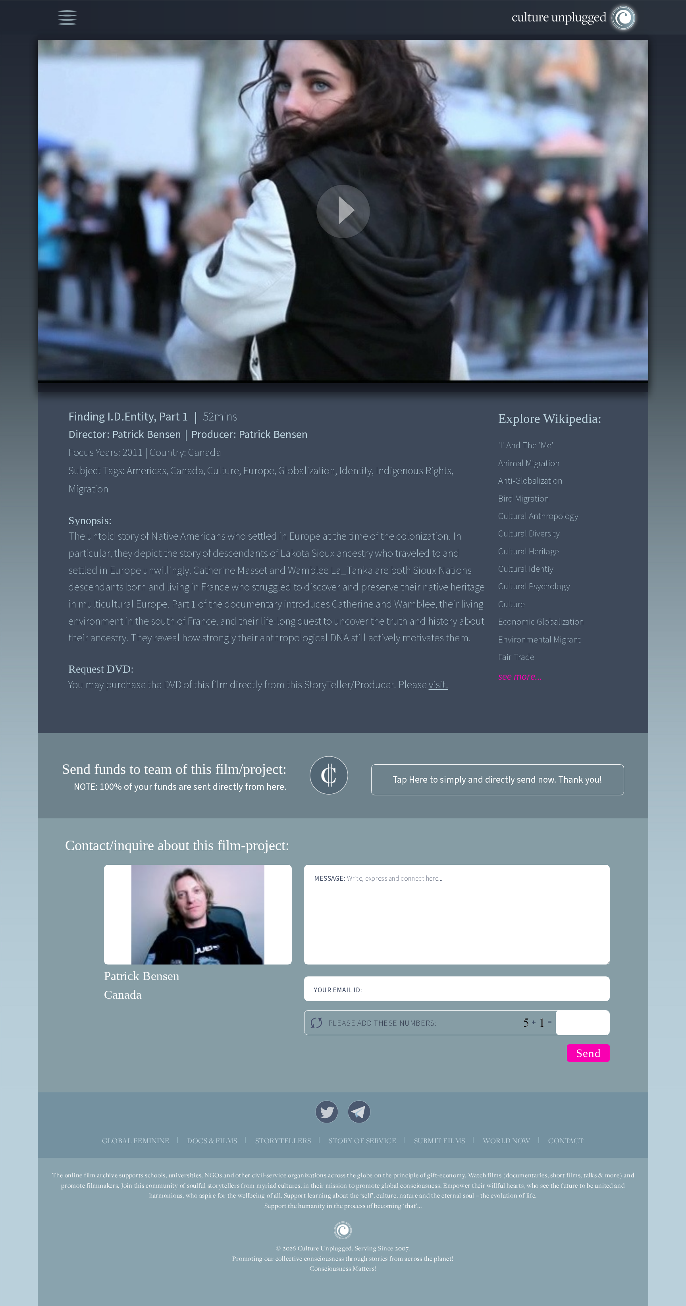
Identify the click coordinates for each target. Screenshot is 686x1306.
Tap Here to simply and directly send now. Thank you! (497, 779)
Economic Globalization (541, 621)
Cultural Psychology (534, 586)
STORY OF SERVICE (362, 1141)
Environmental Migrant (539, 639)
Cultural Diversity (529, 533)
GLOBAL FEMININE (135, 1141)
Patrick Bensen (141, 976)
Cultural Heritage (528, 551)
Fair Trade (516, 657)
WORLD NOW (506, 1141)
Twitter (326, 1111)
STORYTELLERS (283, 1141)
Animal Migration (529, 463)
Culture (511, 604)
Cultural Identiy (525, 568)
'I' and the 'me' (525, 445)
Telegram (359, 1111)
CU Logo (343, 1230)
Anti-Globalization (530, 480)
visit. (438, 685)
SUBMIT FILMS (439, 1141)
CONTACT (566, 1141)
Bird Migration (523, 498)
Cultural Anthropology (538, 516)
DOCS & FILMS (212, 1141)
